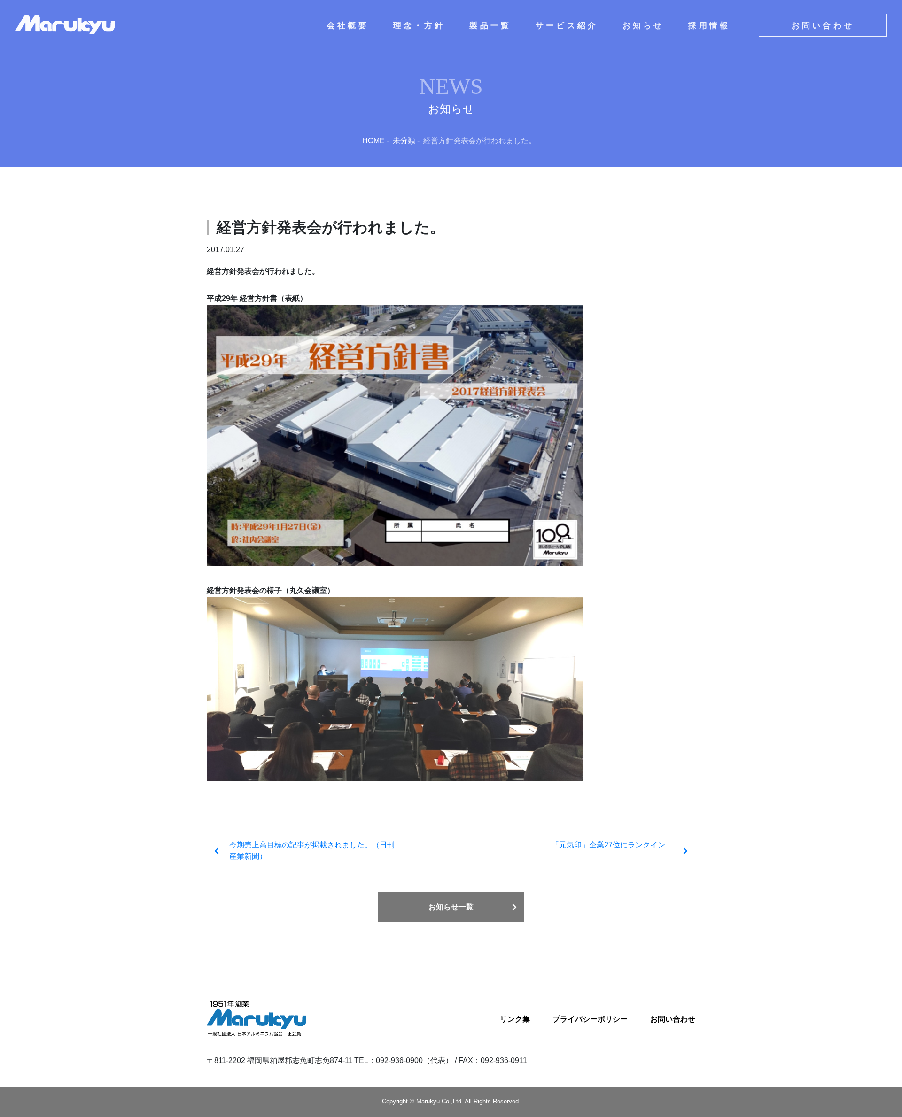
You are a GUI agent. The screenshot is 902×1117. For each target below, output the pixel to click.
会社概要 (348, 25)
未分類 (404, 141)
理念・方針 (419, 25)
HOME (373, 141)
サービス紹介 (567, 25)
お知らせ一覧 (451, 907)
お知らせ (643, 25)
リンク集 (515, 1019)
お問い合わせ (823, 25)
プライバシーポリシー (590, 1019)
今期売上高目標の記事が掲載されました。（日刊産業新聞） (312, 850)
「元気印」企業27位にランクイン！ (612, 845)
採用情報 (709, 25)
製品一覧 (490, 25)
